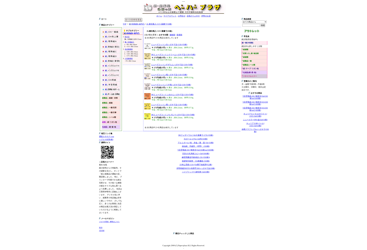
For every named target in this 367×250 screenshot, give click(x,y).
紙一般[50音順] (247, 43)
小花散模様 (129, 58)
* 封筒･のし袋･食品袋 (250, 53)
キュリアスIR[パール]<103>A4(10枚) (255, 124)
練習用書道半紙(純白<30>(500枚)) (196, 157)
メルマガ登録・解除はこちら (109, 221)
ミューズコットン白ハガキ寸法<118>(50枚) (169, 44)
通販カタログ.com (106, 136)
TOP (124, 24)
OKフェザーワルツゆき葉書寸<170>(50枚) (195, 135)
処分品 (127, 37)
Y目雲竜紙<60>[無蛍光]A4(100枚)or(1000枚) (195, 150)
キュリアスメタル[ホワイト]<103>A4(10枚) (255, 115)
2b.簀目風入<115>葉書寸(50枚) (159, 24)
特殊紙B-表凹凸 (137, 24)
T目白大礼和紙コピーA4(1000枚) (195, 153)
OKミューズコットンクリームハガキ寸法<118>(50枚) (173, 54)
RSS (100, 227)
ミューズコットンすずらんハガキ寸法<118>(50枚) (172, 65)
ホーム (159, 16)
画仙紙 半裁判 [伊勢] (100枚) (196, 146)
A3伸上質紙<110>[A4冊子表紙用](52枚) (195, 165)
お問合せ (181, 16)
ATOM (101, 230)
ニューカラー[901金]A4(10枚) (255, 120)
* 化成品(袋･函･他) (249, 72)
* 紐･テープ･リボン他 (250, 69)
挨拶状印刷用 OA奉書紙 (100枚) (196, 161)
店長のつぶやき (193, 16)
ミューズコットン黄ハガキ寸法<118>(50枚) (169, 105)
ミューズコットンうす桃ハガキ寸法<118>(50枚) (171, 85)
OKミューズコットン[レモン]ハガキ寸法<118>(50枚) (173, 115)
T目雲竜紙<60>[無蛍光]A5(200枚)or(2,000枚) (255, 109)
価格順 (172, 35)
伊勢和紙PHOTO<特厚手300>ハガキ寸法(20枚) (195, 168)
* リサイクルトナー (249, 76)
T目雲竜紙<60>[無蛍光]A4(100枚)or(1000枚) (255, 97)
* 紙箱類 (245, 57)
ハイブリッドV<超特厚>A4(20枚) (195, 172)
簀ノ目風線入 (129, 42)
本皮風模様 (129, 49)
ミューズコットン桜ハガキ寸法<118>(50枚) (169, 75)
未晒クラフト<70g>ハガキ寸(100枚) (255, 130)
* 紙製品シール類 (248, 65)
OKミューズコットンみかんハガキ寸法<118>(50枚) (172, 95)
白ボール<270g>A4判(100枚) (196, 139)
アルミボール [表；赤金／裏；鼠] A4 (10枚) (196, 143)
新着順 (179, 35)
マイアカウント (169, 16)
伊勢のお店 (206, 16)
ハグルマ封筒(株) (106, 139)
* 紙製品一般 (247, 61)
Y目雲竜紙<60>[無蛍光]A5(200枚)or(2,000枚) (255, 103)
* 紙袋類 (245, 49)
